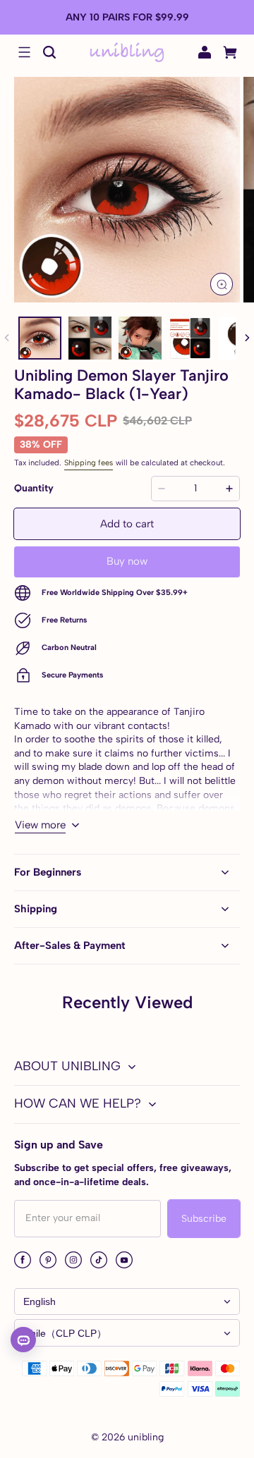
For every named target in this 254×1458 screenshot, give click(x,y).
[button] (24, 52)
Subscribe (203, 1219)
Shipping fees (88, 462)
